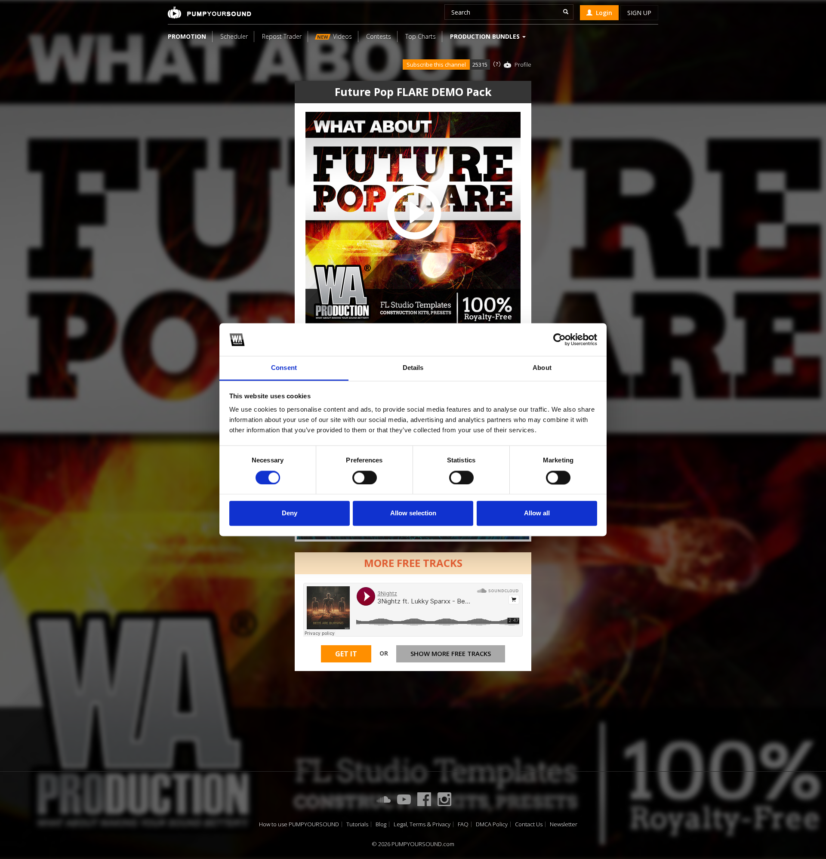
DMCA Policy (492, 824)
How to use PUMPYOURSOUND (299, 824)
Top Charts (420, 36)
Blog (381, 824)
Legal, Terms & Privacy (422, 824)
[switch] (364, 477)
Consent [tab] (284, 368)
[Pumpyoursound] (209, 12)
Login (602, 13)
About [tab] (542, 368)
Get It (346, 654)
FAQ (463, 824)
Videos (334, 36)
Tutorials (357, 824)
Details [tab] (413, 368)
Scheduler (234, 36)
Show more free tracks (450, 653)
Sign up (639, 13)
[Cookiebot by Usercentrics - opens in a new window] (559, 339)
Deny (289, 513)
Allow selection (413, 513)
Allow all (537, 513)
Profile (523, 64)
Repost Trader (282, 36)
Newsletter (563, 824)
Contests (378, 36)
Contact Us (528, 824)
